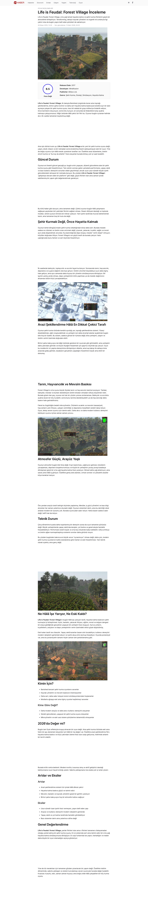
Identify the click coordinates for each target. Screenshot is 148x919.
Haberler (31, 3)
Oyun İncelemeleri (45, 8)
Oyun (81, 3)
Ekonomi (40, 3)
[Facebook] (132, 2)
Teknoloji (72, 3)
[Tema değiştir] (128, 2)
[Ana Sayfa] (19, 2)
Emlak (48, 3)
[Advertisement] (25, 33)
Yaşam (63, 3)
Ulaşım (56, 3)
